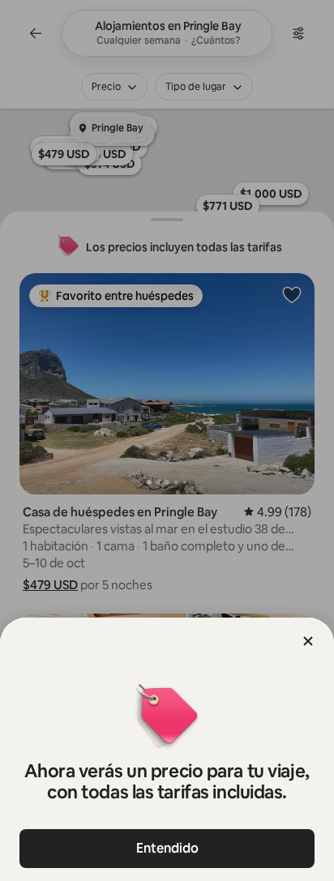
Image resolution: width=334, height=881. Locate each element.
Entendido (167, 848)
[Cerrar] (308, 641)
